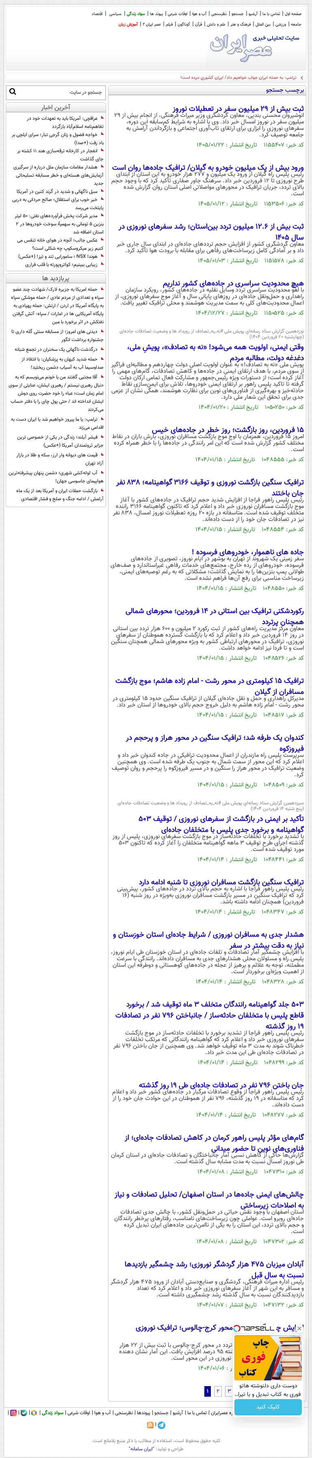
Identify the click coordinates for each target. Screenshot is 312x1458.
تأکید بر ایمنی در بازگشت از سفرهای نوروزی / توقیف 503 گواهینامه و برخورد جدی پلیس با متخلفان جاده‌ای (221, 825)
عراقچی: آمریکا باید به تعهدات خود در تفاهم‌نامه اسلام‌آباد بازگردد (65, 122)
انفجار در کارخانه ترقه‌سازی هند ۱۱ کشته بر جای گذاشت (60, 155)
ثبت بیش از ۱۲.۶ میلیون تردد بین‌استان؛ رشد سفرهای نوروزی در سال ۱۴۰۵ (211, 232)
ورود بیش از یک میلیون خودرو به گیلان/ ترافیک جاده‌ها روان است (208, 168)
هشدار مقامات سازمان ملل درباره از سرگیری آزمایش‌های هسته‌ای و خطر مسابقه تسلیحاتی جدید (58, 175)
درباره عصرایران (225, 1413)
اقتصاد (97, 14)
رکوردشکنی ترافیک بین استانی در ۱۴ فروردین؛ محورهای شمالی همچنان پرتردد (215, 617)
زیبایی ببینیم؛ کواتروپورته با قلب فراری (61, 264)
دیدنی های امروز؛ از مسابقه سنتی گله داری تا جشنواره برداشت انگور (57, 335)
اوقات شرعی (177, 14)
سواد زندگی (136, 14)
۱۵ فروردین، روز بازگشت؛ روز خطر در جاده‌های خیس (228, 430)
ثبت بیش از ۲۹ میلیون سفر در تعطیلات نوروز (238, 109)
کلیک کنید (268, 1407)
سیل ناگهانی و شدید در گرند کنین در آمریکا (57, 191)
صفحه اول (293, 14)
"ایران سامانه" (141, 1449)
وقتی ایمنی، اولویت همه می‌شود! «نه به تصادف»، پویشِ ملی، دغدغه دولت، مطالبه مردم (215, 353)
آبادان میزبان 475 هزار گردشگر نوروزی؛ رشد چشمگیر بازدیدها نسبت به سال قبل (214, 1270)
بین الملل (263, 25)
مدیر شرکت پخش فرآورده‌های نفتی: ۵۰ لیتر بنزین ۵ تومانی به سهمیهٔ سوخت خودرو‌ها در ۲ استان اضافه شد (59, 224)
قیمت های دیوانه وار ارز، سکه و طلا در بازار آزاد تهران (60, 459)
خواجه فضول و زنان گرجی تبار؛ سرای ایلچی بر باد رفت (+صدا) (58, 139)
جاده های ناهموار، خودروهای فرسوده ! (248, 552)
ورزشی (280, 25)
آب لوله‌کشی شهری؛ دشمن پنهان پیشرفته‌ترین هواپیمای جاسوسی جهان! (56, 477)
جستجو (238, 14)
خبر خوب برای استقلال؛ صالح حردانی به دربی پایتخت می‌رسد (58, 204)
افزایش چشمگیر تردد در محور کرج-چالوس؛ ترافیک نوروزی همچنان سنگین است (220, 1333)
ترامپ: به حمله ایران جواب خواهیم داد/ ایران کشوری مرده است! (238, 77)
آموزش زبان (128, 25)
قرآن (198, 25)
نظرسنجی (219, 14)
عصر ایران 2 (152, 25)
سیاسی (115, 14)
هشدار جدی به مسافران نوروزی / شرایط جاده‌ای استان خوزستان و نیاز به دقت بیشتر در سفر (208, 940)
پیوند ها (156, 14)
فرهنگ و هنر (240, 25)
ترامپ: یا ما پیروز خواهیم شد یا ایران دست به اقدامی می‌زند (57, 423)
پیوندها (143, 1413)
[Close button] (299, 1328)
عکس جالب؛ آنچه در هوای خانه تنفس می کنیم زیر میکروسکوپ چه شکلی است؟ (60, 244)
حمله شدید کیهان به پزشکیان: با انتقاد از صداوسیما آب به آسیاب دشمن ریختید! (63, 363)
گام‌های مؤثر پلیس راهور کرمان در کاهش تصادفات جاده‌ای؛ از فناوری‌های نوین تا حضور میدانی (214, 1143)
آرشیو (253, 14)
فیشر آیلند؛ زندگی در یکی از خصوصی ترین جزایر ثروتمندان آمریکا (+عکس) (60, 441)
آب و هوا (199, 14)
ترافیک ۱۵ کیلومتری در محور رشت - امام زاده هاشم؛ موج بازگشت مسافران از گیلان (209, 687)
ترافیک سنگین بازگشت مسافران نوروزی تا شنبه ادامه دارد (221, 882)
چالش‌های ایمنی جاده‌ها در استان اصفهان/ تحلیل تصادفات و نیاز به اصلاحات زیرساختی (209, 1200)
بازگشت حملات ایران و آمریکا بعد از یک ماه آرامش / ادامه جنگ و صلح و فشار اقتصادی (60, 495)
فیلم (169, 25)
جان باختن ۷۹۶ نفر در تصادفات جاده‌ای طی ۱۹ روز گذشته (221, 1085)
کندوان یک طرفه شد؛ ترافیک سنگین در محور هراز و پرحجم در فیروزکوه (215, 743)
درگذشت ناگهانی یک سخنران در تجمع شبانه (56, 349)
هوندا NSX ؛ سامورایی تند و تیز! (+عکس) (58, 256)
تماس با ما (271, 14)
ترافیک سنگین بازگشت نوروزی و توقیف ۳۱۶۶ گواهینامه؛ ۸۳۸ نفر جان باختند (210, 488)
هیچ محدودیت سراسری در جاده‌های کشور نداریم (233, 283)
